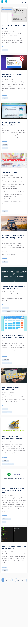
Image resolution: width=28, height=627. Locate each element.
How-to (5, 262)
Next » (23, 580)
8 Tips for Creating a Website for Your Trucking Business (13, 236)
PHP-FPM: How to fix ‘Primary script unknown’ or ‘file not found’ (13, 490)
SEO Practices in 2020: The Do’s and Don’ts (12, 388)
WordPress (6, 308)
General (5, 98)
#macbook (5, 148)
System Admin (7, 519)
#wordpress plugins (7, 362)
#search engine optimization (19, 311)
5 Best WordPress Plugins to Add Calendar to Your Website (13, 336)
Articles (5, 409)
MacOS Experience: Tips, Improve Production (11, 123)
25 (18, 580)
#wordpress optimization (8, 463)
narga (12, 31)
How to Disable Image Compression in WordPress (12, 437)
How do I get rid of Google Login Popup (12, 75)
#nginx (4, 522)
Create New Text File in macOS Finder (13, 27)
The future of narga (9, 172)
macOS (5, 50)
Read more (5, 47)
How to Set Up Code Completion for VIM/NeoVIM (14, 547)
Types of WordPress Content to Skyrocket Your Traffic (13, 287)
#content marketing (7, 311)
